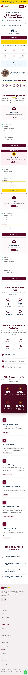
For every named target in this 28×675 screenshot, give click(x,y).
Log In (21, 6)
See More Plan (14, 190)
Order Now (14, 37)
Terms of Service (5, 639)
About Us (4, 628)
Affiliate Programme (6, 635)
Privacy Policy (5, 642)
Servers (3, 621)
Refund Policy (5, 646)
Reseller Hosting (5, 617)
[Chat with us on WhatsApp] (25, 672)
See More (14, 42)
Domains (4, 653)
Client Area (4, 664)
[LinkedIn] (5, 599)
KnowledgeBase (5, 660)
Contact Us (4, 632)
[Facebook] (2, 599)
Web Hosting (5, 606)
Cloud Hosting (5, 610)
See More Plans (14, 145)
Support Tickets (5, 657)
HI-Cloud (4, 613)
